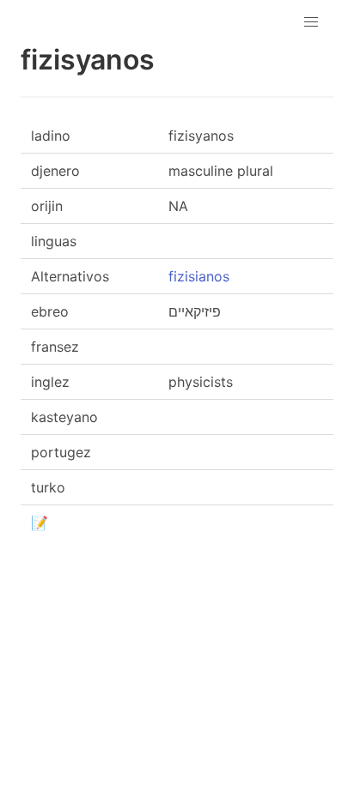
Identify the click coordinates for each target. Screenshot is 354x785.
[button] (311, 22)
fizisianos (198, 276)
